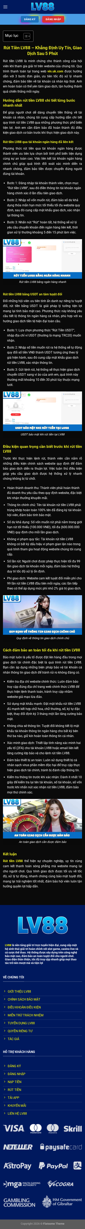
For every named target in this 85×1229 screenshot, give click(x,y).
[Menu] (5, 7)
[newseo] (42, 7)
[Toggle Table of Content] (24, 36)
